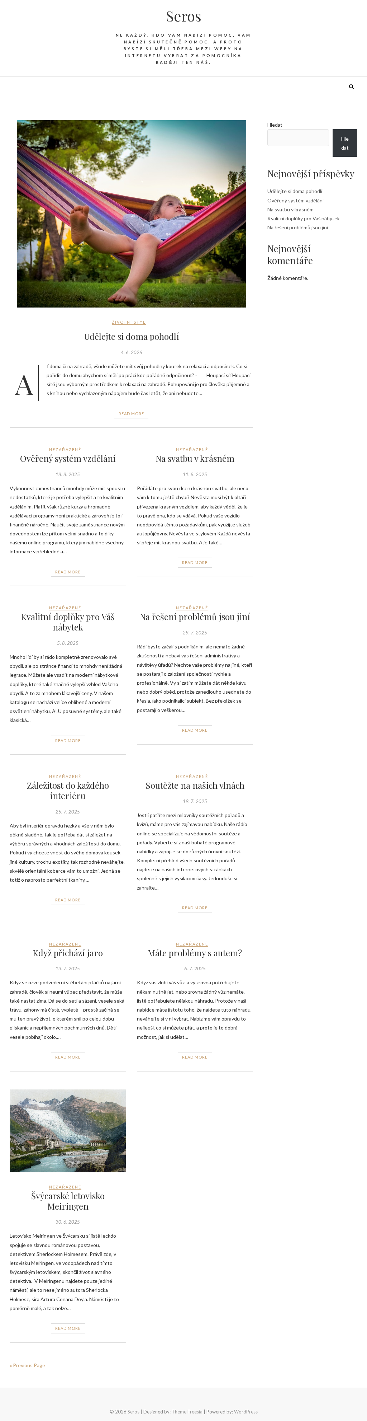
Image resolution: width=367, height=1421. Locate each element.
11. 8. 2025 (195, 474)
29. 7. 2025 (195, 633)
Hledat (274, 125)
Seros (183, 15)
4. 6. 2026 (131, 352)
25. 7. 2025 (68, 812)
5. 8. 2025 (67, 643)
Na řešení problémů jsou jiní (195, 616)
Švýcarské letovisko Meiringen (68, 1201)
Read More (131, 413)
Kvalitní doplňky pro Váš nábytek (68, 622)
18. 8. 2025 (68, 474)
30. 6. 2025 (68, 1222)
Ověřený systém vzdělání (68, 458)
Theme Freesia (187, 1412)
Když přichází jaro (68, 952)
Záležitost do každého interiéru (68, 790)
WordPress (246, 1412)
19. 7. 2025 (195, 801)
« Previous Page (27, 1365)
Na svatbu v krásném (195, 458)
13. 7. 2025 (68, 968)
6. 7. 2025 (195, 968)
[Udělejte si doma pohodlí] (131, 214)
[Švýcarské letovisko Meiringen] (68, 1130)
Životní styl (129, 322)
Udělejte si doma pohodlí (131, 336)
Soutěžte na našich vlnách (195, 785)
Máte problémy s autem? (195, 952)
